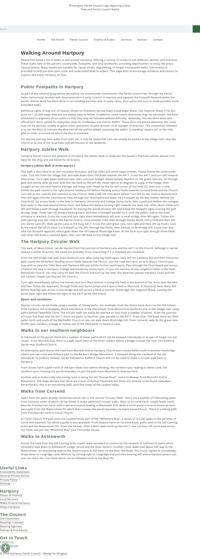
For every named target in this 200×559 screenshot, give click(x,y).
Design (47, 553)
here (24, 159)
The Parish (57, 39)
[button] (5, 548)
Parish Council (79, 39)
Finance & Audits (104, 39)
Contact (158, 39)
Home (41, 39)
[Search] (196, 29)
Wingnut (62, 553)
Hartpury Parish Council (25, 553)
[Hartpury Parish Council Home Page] (100, 14)
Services (126, 39)
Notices (142, 39)
